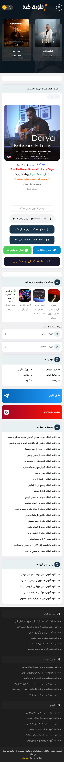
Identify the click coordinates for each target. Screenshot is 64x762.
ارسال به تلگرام (44, 250)
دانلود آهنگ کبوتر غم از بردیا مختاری (40, 467)
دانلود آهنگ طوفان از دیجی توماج (40, 497)
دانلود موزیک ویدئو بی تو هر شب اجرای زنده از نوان (36, 684)
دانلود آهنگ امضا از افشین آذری (42, 533)
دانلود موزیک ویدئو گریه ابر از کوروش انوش (40, 672)
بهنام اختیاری (23, 164)
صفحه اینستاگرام (52, 412)
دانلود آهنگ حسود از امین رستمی (41, 503)
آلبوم (28, 380)
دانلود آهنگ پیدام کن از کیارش (42, 485)
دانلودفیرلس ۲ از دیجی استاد (43, 539)
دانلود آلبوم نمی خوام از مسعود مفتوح (38, 598)
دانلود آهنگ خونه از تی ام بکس (42, 527)
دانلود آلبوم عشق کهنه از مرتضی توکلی (39, 574)
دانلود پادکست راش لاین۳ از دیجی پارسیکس (35, 545)
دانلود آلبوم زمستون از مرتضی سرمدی (39, 580)
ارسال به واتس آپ (15, 250)
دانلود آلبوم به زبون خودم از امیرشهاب (42, 740)
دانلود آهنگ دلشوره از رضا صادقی (41, 515)
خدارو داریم (16, 54)
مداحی (26, 375)
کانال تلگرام (54, 395)
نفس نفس (48, 54)
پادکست (53, 380)
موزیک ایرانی (47, 334)
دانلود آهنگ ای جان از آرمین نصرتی (40, 449)
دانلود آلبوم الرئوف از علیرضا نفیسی (40, 592)
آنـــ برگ (25, 758)
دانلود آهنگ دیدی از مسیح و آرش (41, 551)
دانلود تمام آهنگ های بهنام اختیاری (32, 262)
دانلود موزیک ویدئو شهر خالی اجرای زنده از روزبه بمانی (35, 689)
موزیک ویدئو (47, 347)
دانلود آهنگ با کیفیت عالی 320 (30, 229)
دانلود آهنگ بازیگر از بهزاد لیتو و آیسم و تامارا (36, 509)
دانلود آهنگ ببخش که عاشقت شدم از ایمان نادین (33, 443)
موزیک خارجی (24, 369)
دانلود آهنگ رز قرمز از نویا (45, 479)
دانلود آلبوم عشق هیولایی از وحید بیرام (38, 586)
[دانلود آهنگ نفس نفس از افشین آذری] (47, 33)
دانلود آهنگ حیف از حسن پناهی (42, 455)
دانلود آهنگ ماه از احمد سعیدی (42, 521)
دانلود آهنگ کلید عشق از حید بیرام (40, 461)
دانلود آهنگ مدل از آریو (46, 473)
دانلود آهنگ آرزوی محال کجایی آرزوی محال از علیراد (32, 437)
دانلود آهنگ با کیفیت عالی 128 (29, 240)
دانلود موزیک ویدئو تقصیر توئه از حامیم (41, 678)
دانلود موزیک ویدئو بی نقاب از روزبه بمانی (40, 667)
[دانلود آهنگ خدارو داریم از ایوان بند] (16, 33)
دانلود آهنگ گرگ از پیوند (45, 491)
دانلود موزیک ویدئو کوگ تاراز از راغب (43, 695)
